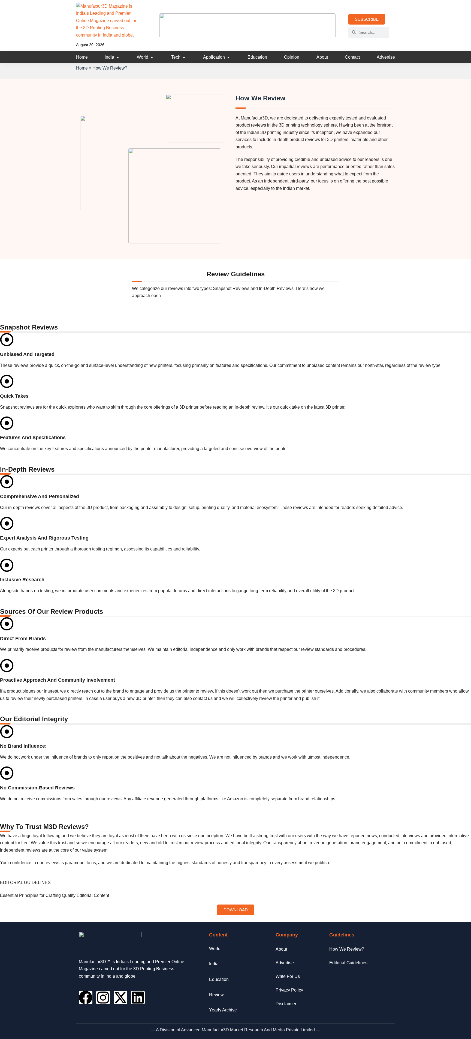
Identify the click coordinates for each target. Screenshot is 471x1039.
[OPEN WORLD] (152, 57)
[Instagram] (103, 997)
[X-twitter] (120, 997)
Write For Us (288, 976)
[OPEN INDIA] (118, 57)
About (281, 949)
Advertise (285, 962)
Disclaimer (286, 1003)
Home (82, 68)
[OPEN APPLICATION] (228, 57)
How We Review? (346, 949)
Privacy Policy (289, 990)
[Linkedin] (138, 997)
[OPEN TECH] (184, 57)
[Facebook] (85, 997)
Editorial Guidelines (348, 962)
